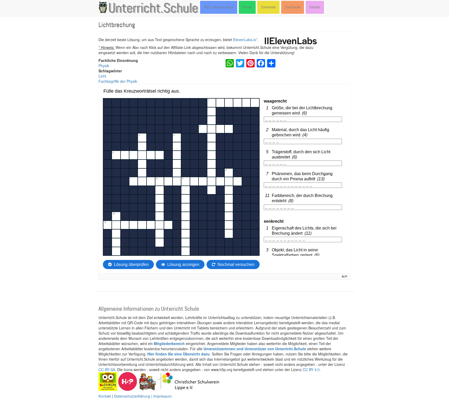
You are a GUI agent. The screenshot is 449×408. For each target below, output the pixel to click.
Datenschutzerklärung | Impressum (143, 396)
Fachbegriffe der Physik (117, 81)
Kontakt (314, 7)
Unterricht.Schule (153, 8)
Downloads (268, 7)
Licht (102, 76)
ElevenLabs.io (244, 39)
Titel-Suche (292, 7)
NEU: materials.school (218, 7)
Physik (103, 65)
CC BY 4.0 (311, 369)
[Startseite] (103, 7)
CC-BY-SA (106, 369)
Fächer (247, 7)
